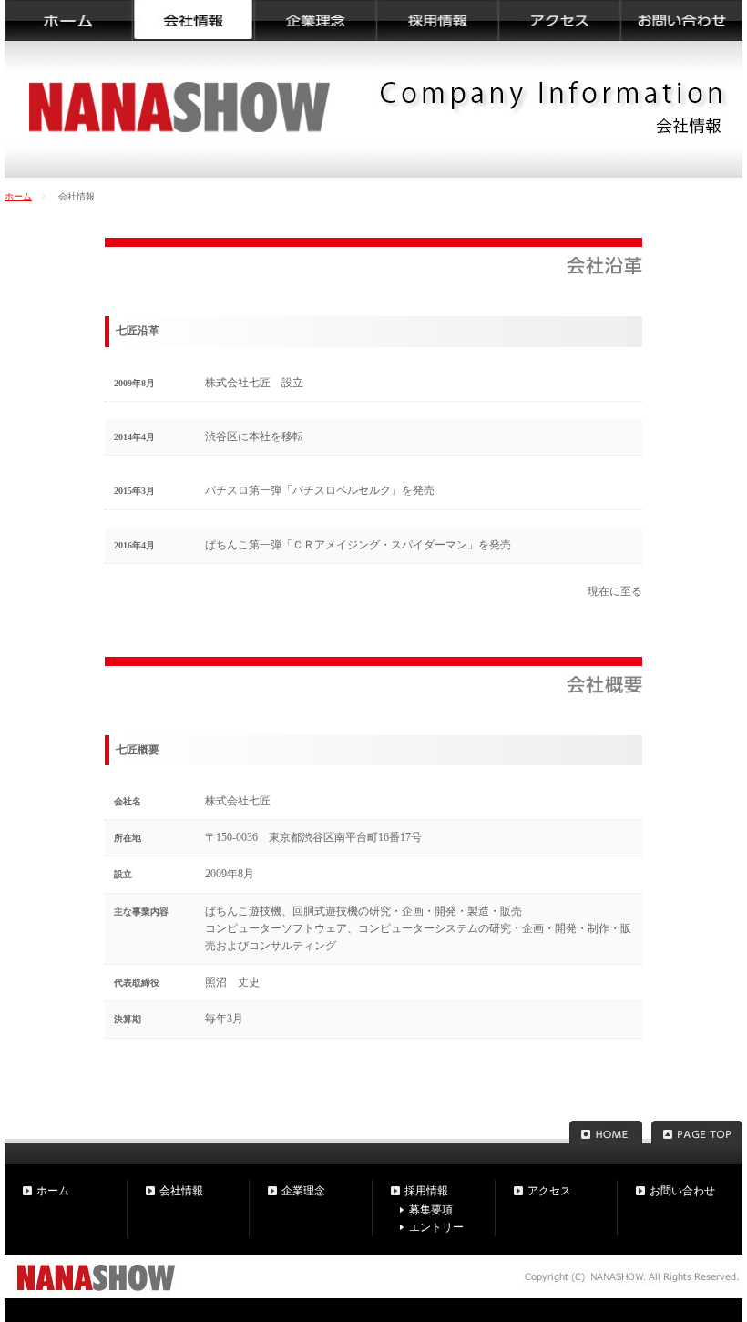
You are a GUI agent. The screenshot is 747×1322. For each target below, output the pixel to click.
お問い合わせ (682, 1190)
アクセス (549, 1190)
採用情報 (426, 1190)
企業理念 (303, 1190)
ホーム (18, 196)
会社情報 (181, 1190)
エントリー (436, 1227)
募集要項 (431, 1210)
